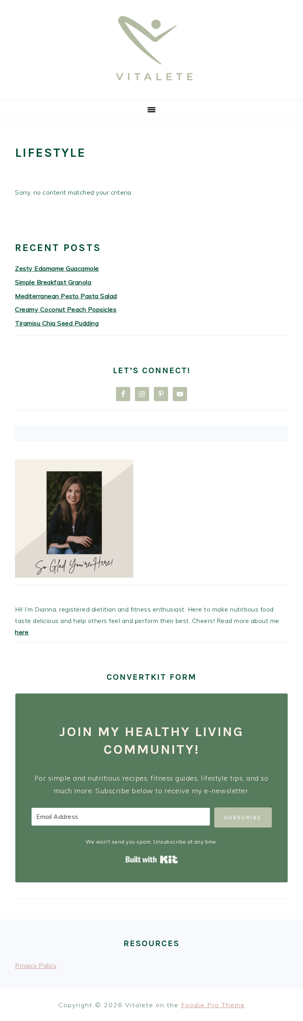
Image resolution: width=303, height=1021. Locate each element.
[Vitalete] (151, 90)
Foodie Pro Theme (213, 1005)
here (21, 632)
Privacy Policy (35, 965)
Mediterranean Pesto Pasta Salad (66, 296)
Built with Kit (151, 859)
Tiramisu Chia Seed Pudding (57, 323)
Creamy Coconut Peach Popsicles (65, 309)
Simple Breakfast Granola (53, 282)
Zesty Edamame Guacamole (57, 268)
